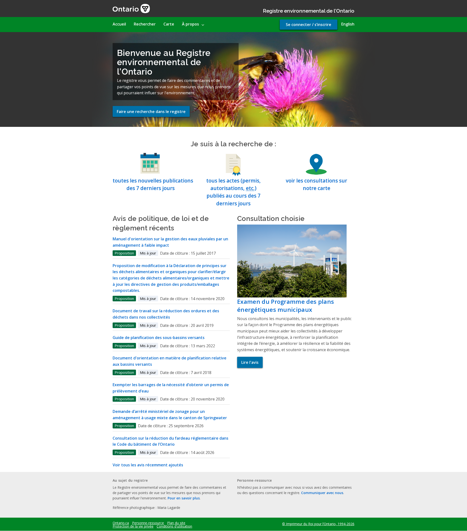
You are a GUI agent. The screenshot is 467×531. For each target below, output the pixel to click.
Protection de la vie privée (133, 526)
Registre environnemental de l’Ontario (308, 10)
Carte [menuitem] (168, 24)
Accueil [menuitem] (119, 24)
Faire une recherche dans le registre (151, 111)
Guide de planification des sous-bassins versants (159, 337)
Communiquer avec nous (322, 492)
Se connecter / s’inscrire (308, 24)
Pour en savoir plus (184, 498)
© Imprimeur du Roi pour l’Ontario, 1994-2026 (318, 524)
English (347, 24)
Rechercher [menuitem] (145, 24)
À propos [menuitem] (190, 24)
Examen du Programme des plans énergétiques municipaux (285, 305)
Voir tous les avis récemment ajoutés (148, 465)
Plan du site (176, 523)
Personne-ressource (148, 523)
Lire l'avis (250, 362)
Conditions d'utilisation (174, 526)
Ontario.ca (121, 523)
